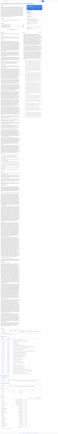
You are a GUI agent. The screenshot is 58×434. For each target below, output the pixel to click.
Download (37, 397)
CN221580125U (3, 365)
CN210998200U (3, 339)
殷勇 (29, 12)
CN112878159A (3, 346)
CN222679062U (3, 359)
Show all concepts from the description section (6, 428)
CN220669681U (3, 372)
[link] (2, 401)
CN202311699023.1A (3, 386)
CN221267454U (3, 355)
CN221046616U (3, 345)
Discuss (38, 28)
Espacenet (31, 28)
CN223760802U (3, 352)
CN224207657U (3, 366)
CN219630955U (3, 369)
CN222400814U (3, 356)
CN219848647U (3, 342)
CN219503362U (3, 348)
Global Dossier (34, 28)
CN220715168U (3, 362)
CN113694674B (3, 349)
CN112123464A (3, 373)
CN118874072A (3, 331)
